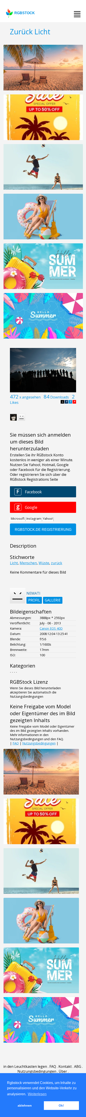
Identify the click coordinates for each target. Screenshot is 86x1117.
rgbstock (24, 13)
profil (34, 600)
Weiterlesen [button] (37, 1094)
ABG (77, 1066)
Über (63, 1071)
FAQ (16, 743)
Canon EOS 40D (51, 628)
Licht (14, 562)
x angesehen (30, 397)
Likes (14, 402)
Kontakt (65, 1066)
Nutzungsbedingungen (39, 743)
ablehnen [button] (25, 1105)
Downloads (59, 397)
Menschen (28, 562)
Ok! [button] (61, 1105)
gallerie (53, 600)
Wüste (44, 562)
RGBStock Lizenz (29, 681)
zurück (56, 562)
